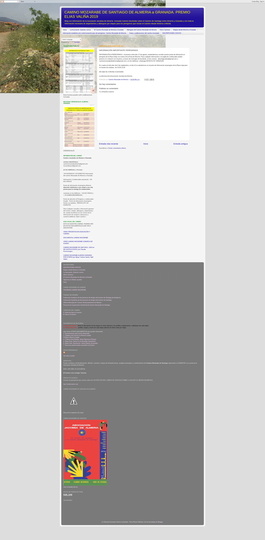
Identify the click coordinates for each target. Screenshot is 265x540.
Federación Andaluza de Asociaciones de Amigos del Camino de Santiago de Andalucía (91, 297)
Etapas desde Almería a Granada (184, 30)
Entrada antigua (180, 144)
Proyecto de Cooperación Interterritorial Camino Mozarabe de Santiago (86, 305)
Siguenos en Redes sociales (72, 279)
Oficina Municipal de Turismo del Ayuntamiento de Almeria (82, 302)
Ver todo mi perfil (68, 356)
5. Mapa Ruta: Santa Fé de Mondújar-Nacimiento (79, 341)
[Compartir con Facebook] (151, 80)
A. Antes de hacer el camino (72, 312)
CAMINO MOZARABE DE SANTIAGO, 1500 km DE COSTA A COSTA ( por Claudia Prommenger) (78, 249)
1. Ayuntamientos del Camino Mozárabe (76, 333)
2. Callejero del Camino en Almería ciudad (77, 335)
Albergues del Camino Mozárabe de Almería (142, 30)
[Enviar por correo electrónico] (145, 80)
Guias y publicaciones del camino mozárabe (144, 33)
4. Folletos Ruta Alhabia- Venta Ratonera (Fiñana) (79, 339)
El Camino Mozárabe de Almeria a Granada (108, 30)
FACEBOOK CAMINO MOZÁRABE (74, 290)
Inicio (65, 30)
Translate (77, 42)
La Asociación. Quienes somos (80, 30)
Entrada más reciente (108, 144)
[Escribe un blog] (147, 80)
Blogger (160, 522)
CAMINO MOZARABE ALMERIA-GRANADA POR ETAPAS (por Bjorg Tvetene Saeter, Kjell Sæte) (78, 257)
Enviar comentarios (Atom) (117, 148)
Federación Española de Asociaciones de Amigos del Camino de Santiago (87, 300)
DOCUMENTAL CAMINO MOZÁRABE (75, 237)
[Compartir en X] (149, 80)
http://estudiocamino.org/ (70, 384)
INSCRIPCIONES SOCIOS (171, 33)
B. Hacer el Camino (69, 314)
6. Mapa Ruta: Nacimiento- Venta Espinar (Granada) (80, 343)
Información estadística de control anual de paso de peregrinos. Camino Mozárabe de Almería (94, 33)
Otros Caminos (165, 30)
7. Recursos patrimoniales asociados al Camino (79, 345)
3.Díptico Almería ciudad (71, 337)
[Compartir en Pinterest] (153, 80)
